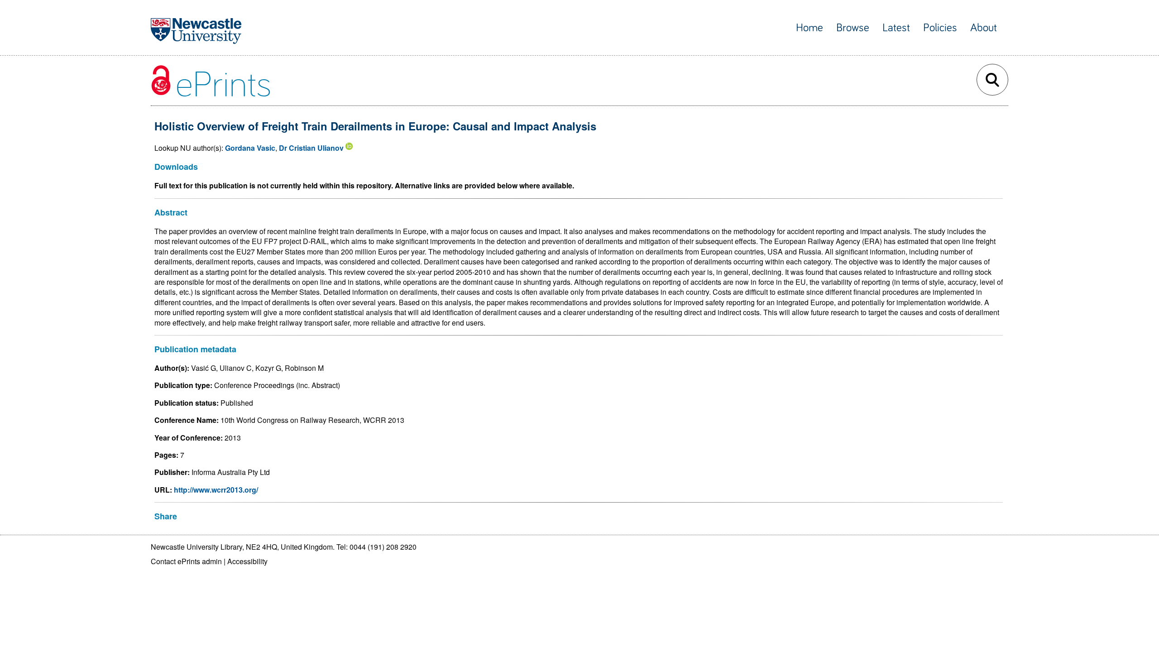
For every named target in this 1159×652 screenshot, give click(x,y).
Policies (940, 28)
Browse (852, 28)
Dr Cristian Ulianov (311, 148)
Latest (896, 28)
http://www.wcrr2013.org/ (216, 489)
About (983, 28)
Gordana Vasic (250, 148)
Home (809, 28)
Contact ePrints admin (186, 561)
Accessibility (247, 561)
